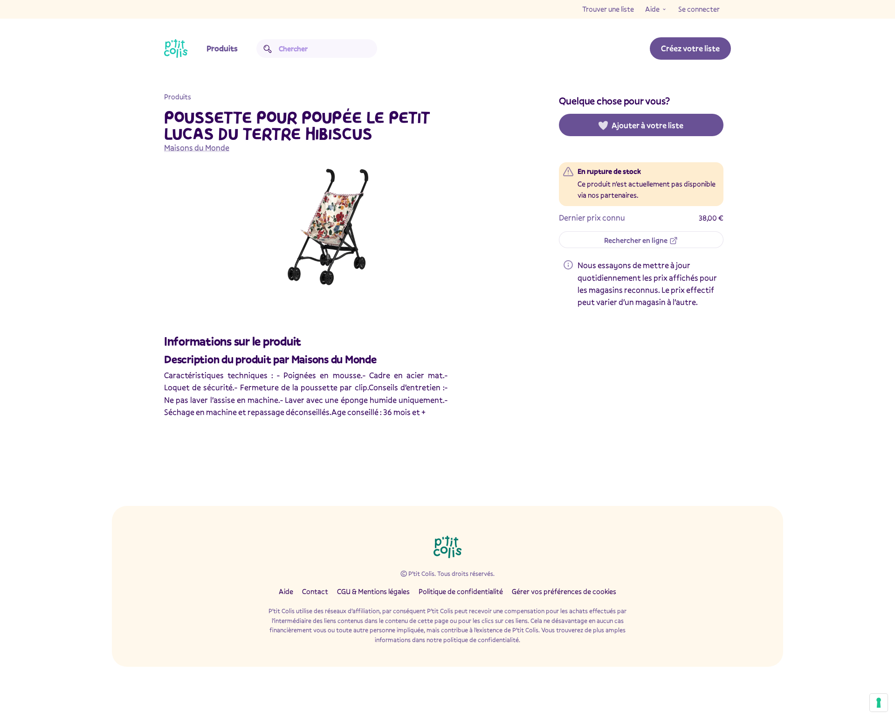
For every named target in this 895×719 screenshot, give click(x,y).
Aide (652, 9)
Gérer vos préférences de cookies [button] (564, 591)
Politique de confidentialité (461, 591)
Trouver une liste (608, 9)
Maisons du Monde (196, 147)
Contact (315, 591)
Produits (222, 48)
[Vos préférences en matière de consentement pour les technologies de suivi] (879, 703)
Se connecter (699, 9)
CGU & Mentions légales (373, 591)
